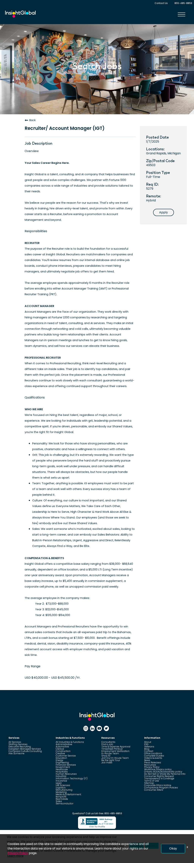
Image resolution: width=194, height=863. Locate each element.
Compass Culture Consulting (25, 751)
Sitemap (149, 783)
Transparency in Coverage (159, 778)
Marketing (61, 792)
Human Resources (66, 773)
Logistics (61, 787)
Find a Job (107, 744)
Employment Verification (115, 751)
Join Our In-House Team (115, 758)
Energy (59, 760)
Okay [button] (173, 848)
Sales (59, 801)
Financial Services (66, 764)
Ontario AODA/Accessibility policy (163, 771)
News (147, 760)
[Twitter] (106, 728)
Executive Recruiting (20, 746)
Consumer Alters (153, 789)
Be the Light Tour (110, 760)
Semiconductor (64, 803)
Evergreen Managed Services (25, 748)
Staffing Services (18, 744)
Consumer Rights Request (159, 776)
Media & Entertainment (68, 794)
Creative (60, 753)
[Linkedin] (92, 728)
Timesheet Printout (112, 748)
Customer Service (66, 755)
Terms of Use (151, 780)
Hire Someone (16, 753)
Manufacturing (64, 789)
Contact (148, 751)
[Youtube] (99, 728)
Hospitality (62, 771)
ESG (146, 744)
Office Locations (153, 753)
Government (63, 767)
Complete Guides (154, 755)
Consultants (108, 742)
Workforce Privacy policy (158, 769)
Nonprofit (61, 796)
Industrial (61, 776)
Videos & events (153, 758)
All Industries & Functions (70, 742)
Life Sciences (63, 785)
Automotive (62, 746)
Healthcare (62, 769)
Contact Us (161, 3)
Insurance (61, 780)
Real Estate (62, 799)
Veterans (149, 746)
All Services (15, 742)
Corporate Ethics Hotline (157, 785)
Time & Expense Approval (115, 746)
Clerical (60, 748)
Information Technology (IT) (72, 778)
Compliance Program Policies (161, 787)
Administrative (64, 744)
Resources (150, 764)
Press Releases (152, 762)
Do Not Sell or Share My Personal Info (164, 773)
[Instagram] (85, 728)
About (147, 742)
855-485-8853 (183, 3)
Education (61, 758)
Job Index (106, 762)
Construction (63, 751)
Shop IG (105, 755)
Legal (59, 783)
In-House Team (110, 753)
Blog (146, 748)
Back (32, 120)
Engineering (62, 762)
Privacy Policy (152, 767)
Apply (163, 212)
